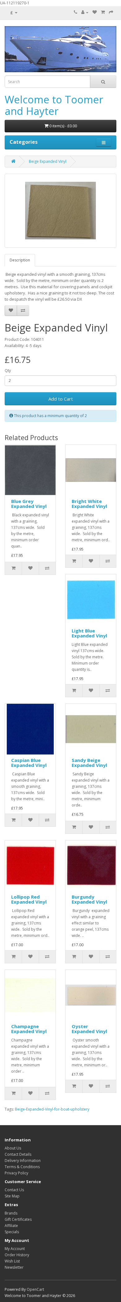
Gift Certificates (18, 1219)
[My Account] (84, 12)
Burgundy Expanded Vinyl (89, 899)
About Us (13, 1148)
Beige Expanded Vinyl (47, 161)
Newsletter (14, 1267)
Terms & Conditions (22, 1166)
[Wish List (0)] (94, 12)
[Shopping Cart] (103, 12)
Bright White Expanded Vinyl (89, 504)
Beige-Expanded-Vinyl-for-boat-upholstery (52, 1109)
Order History (17, 1254)
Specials (12, 1231)
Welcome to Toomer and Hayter (54, 105)
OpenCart (35, 1289)
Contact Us (14, 1189)
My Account (15, 1248)
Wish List (12, 1261)
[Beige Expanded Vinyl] (60, 211)
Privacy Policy (16, 1173)
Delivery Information (23, 1160)
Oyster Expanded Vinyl (89, 1029)
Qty (8, 370)
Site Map (12, 1196)
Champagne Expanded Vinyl (29, 1029)
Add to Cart (60, 399)
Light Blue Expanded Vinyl (89, 633)
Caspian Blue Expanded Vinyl (29, 763)
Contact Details (18, 1154)
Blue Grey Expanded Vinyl (29, 504)
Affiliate (11, 1225)
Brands (11, 1213)
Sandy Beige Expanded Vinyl (89, 763)
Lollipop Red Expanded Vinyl (29, 899)
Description (20, 260)
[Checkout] (111, 12)
